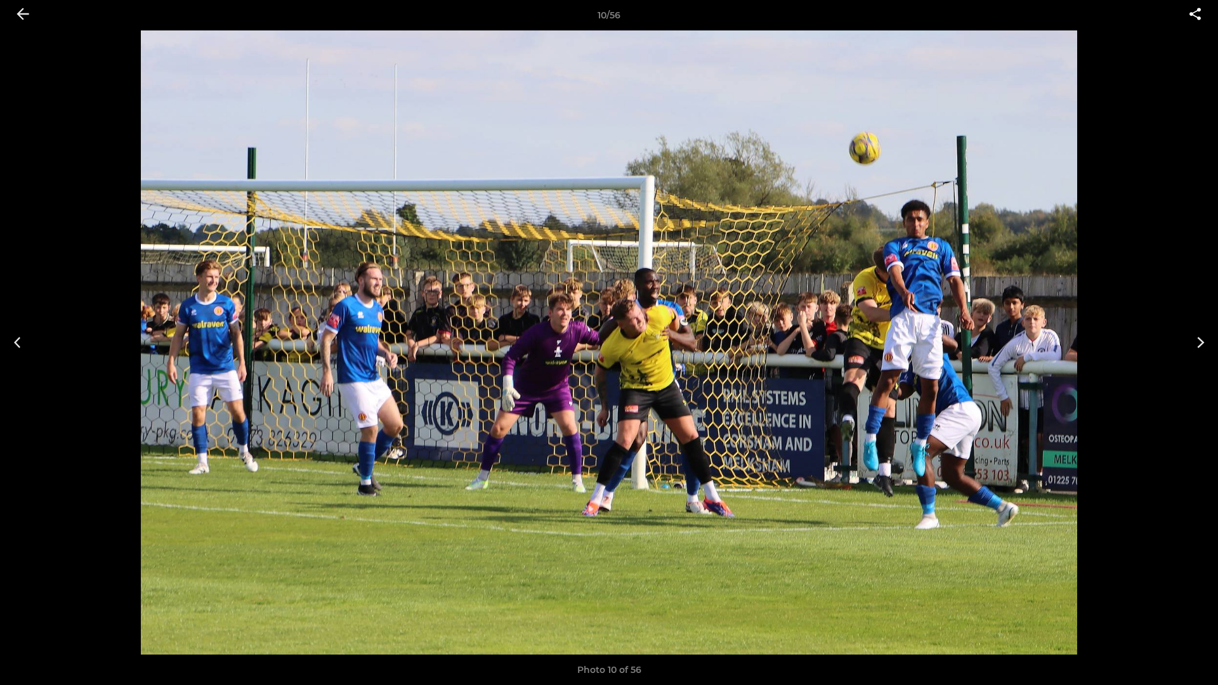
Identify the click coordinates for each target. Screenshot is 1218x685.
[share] (1195, 15)
